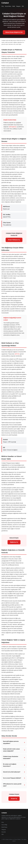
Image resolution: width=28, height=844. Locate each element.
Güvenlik (3, 832)
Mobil (13, 6)
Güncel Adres (8, 6)
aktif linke (17, 354)
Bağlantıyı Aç (14, 542)
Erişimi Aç (14, 798)
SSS (23, 6)
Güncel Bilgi (4, 824)
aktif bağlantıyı (13, 126)
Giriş (2, 6)
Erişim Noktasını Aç (14, 239)
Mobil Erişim (4, 827)
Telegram (18, 6)
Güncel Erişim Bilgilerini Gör (14, 32)
